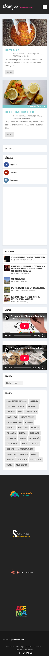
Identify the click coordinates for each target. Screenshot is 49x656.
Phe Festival (35, 460)
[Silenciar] (39, 335)
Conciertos (12, 417)
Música (34, 454)
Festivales (11, 438)
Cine (22, 273)
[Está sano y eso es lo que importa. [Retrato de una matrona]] (7, 298)
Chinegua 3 (24, 290)
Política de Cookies (33, 647)
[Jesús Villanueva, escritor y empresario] (7, 259)
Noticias (27, 273)
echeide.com (19, 639)
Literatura (32, 260)
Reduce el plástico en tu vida (19, 112)
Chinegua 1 (38, 54)
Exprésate (34, 433)
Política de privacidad (24, 650)
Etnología (11, 433)
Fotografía (34, 438)
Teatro (10, 465)
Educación (23, 428)
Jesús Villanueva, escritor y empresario (28, 257)
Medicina (24, 454)
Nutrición (22, 460)
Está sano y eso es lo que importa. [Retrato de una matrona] (25, 297)
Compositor (31, 412)
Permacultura (12, 49)
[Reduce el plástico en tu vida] (25, 94)
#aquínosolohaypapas (17, 401)
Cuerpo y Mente (27, 417)
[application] (25, 325)
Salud (30, 302)
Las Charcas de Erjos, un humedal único (28, 287)
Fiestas (22, 438)
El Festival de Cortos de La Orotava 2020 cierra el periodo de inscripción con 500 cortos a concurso (28, 268)
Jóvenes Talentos (25, 449)
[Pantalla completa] (43, 335)
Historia (35, 444)
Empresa (35, 428)
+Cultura (34, 401)
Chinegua (11, 412)
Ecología (15, 56)
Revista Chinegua (20, 54)
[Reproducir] (6, 335)
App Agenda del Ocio (16, 406)
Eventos (23, 433)
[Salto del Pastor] (7, 280)
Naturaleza (32, 290)
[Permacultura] (25, 32)
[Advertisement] (24, 218)
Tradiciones (24, 281)
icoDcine (10, 449)
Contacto (10, 647)
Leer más (9, 72)
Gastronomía (13, 444)
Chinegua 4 (24, 260)
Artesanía (32, 406)
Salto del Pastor (18, 278)
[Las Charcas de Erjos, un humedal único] (7, 289)
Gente (24, 444)
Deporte (29, 422)
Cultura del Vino (14, 422)
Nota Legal (19, 647)
